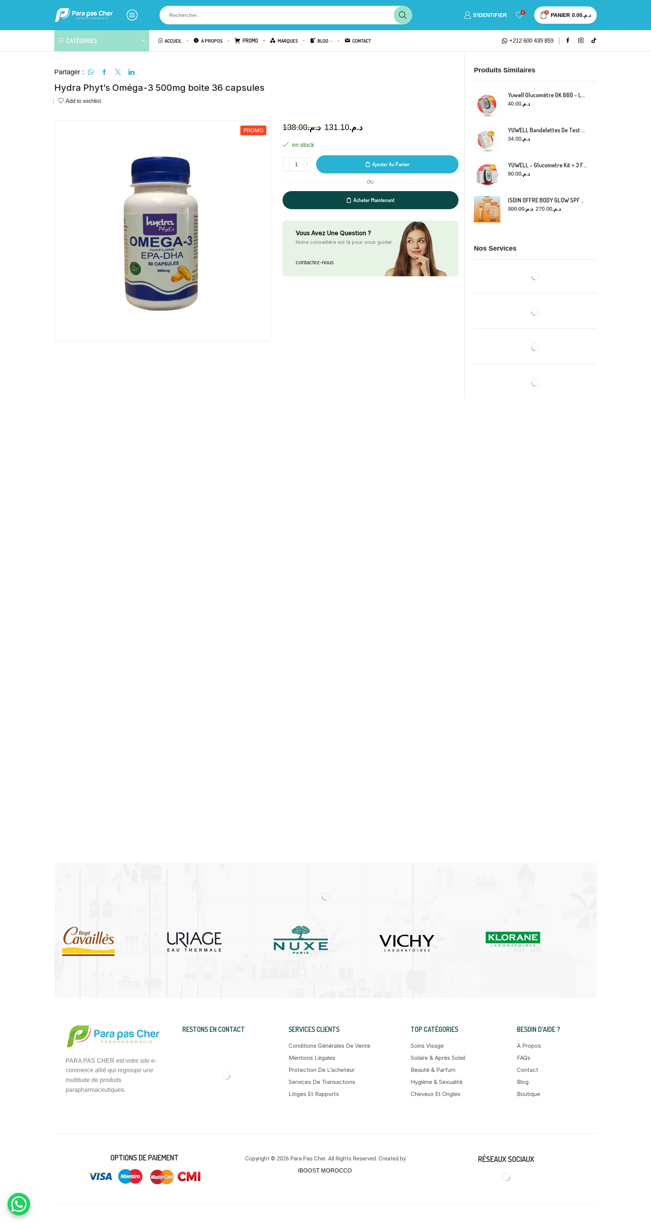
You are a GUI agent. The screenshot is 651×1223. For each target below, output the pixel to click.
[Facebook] (568, 41)
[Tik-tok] (531, 743)
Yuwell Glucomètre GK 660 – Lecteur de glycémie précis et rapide (548, 95)
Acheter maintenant (373, 200)
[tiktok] (594, 41)
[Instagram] (581, 41)
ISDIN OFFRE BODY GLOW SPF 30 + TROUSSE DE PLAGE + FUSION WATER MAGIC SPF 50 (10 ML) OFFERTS (548, 200)
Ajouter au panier (391, 164)
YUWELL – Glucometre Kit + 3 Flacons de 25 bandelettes (548, 165)
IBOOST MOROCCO (325, 736)
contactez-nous (315, 262)
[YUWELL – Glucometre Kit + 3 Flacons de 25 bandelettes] (487, 174)
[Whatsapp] (514, 743)
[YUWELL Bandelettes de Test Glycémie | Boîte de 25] (487, 139)
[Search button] (403, 15)
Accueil (173, 40)
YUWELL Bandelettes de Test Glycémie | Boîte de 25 (548, 130)
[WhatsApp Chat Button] (19, 1204)
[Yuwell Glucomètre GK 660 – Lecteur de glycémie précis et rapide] (487, 104)
